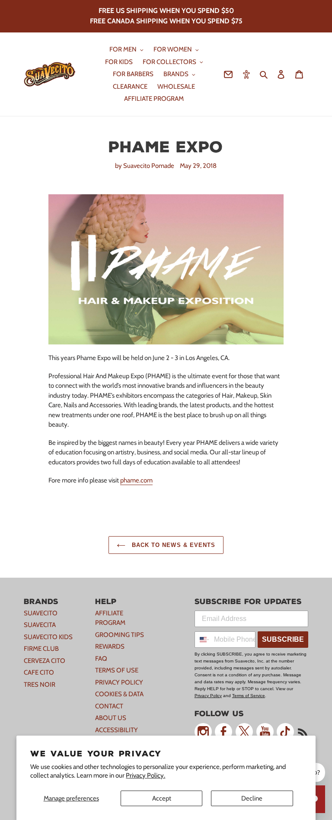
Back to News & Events (172, 545)
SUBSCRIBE (283, 639)
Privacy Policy (119, 682)
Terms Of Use (116, 670)
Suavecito (40, 613)
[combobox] (202, 639)
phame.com (136, 480)
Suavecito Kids (48, 637)
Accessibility (116, 730)
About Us (110, 718)
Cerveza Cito (44, 661)
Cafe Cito (39, 672)
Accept (161, 798)
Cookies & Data (119, 694)
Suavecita (40, 625)
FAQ (101, 658)
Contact (109, 706)
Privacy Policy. (145, 775)
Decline (251, 798)
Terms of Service (248, 695)
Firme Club (41, 649)
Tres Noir (39, 684)
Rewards (109, 646)
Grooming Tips (119, 635)
